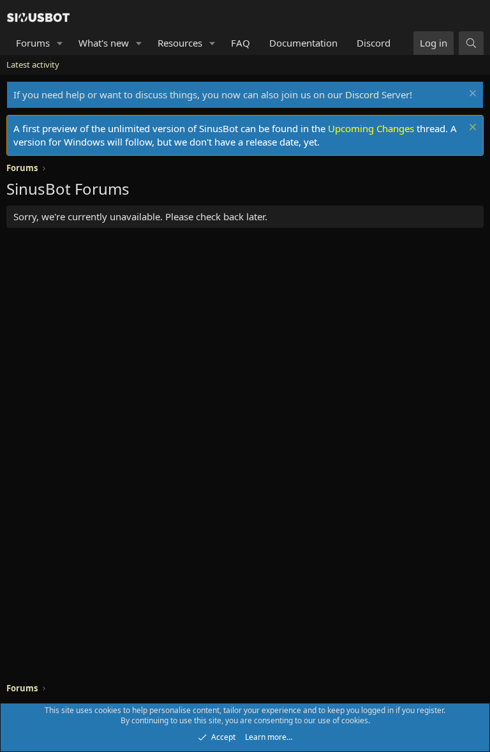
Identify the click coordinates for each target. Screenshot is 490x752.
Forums (33, 42)
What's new (103, 42)
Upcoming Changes (371, 128)
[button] (60, 43)
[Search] (471, 43)
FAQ (240, 42)
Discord (373, 42)
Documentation (303, 42)
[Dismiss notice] (471, 95)
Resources (180, 42)
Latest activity (32, 64)
